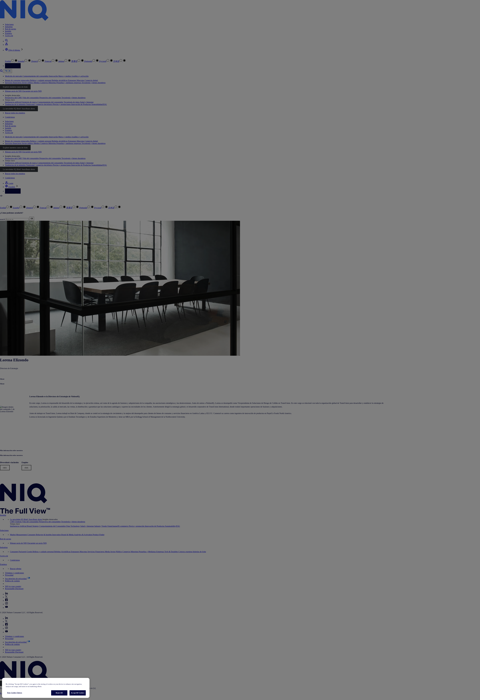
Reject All (59, 693)
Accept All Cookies (77, 693)
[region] (46, 688)
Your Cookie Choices (14, 693)
